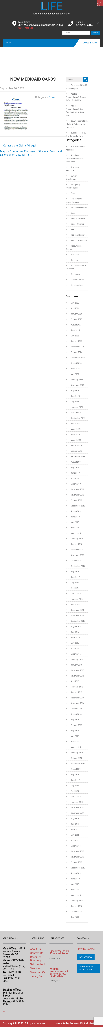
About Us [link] (35, 949)
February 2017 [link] (77, 599)
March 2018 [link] (76, 533)
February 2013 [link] (77, 753)
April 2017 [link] (75, 588)
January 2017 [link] (76, 604)
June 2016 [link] (75, 637)
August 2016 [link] (76, 626)
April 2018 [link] (75, 528)
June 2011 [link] (75, 829)
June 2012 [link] (75, 780)
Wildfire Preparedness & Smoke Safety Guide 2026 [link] (76, 97)
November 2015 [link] (77, 676)
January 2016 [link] (76, 665)
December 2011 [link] (77, 807)
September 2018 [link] (78, 506)
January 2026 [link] (76, 314)
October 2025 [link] (76, 319)
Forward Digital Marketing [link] (85, 1023)
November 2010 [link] (77, 857)
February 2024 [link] (77, 380)
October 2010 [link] (76, 862)
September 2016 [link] (78, 621)
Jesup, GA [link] (36, 976)
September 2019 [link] (78, 456)
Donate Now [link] (86, 957)
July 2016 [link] (75, 632)
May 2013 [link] (75, 736)
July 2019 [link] (75, 467)
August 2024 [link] (76, 363)
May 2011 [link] (75, 835)
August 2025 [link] (76, 325)
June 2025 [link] (75, 330)
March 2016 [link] (76, 654)
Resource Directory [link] (79, 240)
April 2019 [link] (75, 478)
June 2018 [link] (75, 517)
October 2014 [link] (76, 709)
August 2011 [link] (76, 818)
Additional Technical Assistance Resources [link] (75, 158)
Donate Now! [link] (90, 42)
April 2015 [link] (75, 681)
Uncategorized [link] (77, 285)
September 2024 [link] (78, 358)
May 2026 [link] (75, 303)
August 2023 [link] (76, 391)
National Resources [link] (79, 207)
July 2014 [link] (75, 720)
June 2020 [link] (75, 434)
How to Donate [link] (86, 949)
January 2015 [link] (76, 692)
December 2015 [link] (77, 670)
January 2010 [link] (76, 906)
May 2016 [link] (75, 643)
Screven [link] (74, 260)
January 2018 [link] (76, 544)
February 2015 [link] (77, 687)
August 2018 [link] (76, 511)
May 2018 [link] (75, 522)
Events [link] (73, 193)
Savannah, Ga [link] (37, 972)
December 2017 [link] (77, 550)
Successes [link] (75, 274)
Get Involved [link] (37, 964)
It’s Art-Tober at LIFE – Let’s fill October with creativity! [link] (77, 124)
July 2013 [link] (75, 731)
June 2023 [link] (75, 396)
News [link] (52, 97)
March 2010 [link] (76, 895)
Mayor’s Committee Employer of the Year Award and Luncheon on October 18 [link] (31, 153)
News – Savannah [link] (78, 218)
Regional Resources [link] (79, 235)
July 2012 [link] (75, 774)
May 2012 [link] (75, 785)
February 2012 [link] (77, 802)
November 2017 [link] (77, 555)
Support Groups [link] (77, 280)
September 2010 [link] (78, 868)
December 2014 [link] (77, 698)
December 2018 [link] (77, 489)
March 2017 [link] (76, 593)
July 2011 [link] (75, 824)
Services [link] (35, 968)
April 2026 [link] (75, 308)
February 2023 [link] (77, 407)
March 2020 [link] (76, 440)
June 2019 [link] (75, 473)
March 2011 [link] (76, 846)
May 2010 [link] (75, 884)
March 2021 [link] (76, 429)
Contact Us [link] (36, 953)
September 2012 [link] (78, 764)
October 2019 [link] (76, 451)
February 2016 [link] (77, 659)
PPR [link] (72, 229)
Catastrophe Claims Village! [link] (18, 145)
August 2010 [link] (76, 873)
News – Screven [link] (77, 224)
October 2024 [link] (76, 352)
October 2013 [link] (76, 725)
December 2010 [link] (77, 851)
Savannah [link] (75, 255)
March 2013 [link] (76, 747)
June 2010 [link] (75, 879)
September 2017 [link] (78, 566)
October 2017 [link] (76, 561)
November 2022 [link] (77, 412)
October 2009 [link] (76, 912)
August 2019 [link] (76, 462)
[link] (100, 3)
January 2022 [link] (76, 423)
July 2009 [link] (75, 917)
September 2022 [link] (78, 418)
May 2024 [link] (75, 374)
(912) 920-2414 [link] (84, 25)
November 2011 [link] (77, 813)
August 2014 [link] (76, 714)
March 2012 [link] (76, 796)
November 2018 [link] (77, 495)
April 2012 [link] (75, 791)
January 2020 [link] (76, 445)
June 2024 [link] (75, 369)
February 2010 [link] (77, 901)
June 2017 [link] (75, 577)
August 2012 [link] (76, 769)
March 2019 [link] (76, 484)
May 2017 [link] (75, 583)
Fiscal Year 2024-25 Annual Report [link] (59, 952)
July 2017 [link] (75, 572)
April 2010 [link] (75, 890)
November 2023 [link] (77, 385)
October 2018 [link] (76, 500)
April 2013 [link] (75, 742)
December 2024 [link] (77, 347)
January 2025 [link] (76, 341)
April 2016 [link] (75, 648)
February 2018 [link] (77, 539)
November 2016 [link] (77, 615)
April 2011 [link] (75, 840)
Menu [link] (8, 42)
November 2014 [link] (77, 703)
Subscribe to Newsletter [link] (86, 968)
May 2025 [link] (75, 336)
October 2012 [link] (76, 758)
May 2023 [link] (75, 402)
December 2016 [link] (77, 610)
